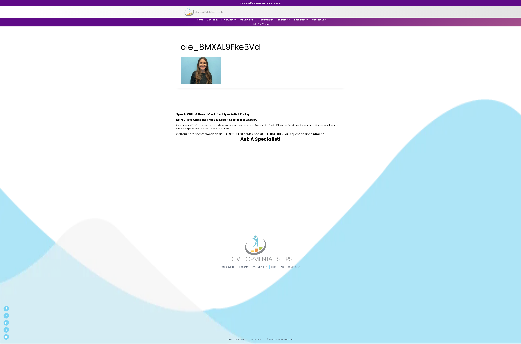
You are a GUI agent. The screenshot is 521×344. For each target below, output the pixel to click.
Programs (282, 19)
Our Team (212, 19)
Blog (274, 267)
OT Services (246, 19)
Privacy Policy (256, 339)
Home (200, 19)
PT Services (227, 19)
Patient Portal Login (236, 339)
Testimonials (266, 19)
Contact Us (318, 19)
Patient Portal (260, 267)
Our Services (227, 267)
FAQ (282, 267)
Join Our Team (261, 24)
